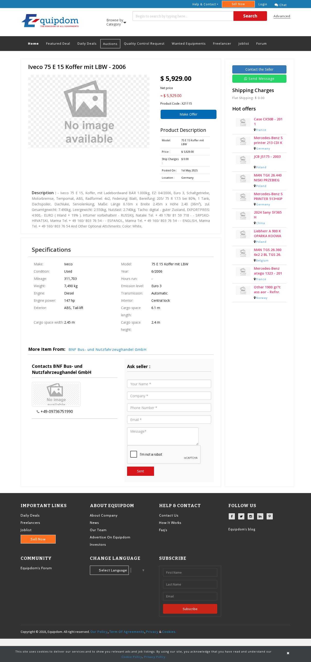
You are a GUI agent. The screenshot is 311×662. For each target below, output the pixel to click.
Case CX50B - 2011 (268, 123)
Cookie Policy (131, 657)
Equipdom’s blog (241, 529)
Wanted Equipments (189, 43)
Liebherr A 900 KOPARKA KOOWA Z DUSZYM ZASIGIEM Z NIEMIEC (268, 235)
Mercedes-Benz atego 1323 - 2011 (268, 273)
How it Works (170, 522)
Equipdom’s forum (36, 568)
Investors (98, 544)
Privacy (152, 631)
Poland (261, 169)
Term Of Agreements (126, 631)
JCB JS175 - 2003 (267, 158)
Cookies (169, 631)
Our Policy (99, 631)
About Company (104, 515)
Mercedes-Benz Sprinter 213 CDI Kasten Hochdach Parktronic (268, 142)
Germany (263, 150)
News (94, 522)
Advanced (282, 16)
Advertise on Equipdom (110, 537)
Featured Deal (58, 43)
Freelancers (30, 522)
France (261, 132)
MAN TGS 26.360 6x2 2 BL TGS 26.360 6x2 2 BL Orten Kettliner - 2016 (267, 254)
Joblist (244, 43)
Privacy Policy (154, 657)
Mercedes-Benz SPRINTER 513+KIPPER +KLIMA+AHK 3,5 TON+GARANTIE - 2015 (268, 198)
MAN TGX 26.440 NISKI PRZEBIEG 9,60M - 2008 (268, 179)
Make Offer (188, 114)
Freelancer (222, 43)
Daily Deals (87, 43)
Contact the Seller (259, 69)
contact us (169, 515)
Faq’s (163, 530)
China (260, 225)
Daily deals (30, 515)
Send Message (262, 78)
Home (35, 43)
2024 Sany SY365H (268, 216)
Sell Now (238, 4)
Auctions (110, 44)
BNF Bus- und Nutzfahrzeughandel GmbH (108, 349)
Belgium (262, 262)
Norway (262, 300)
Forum (261, 43)
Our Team (98, 530)
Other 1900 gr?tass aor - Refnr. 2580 (267, 291)
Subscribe (190, 609)
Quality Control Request (144, 43)
